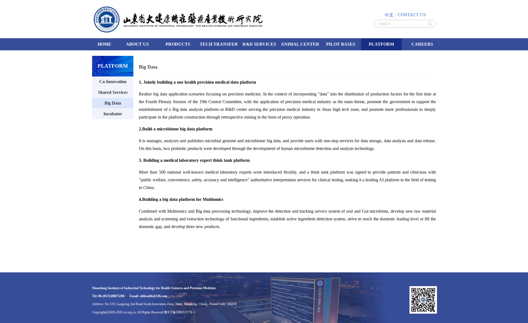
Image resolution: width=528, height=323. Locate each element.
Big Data (113, 103)
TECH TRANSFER (219, 44)
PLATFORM (381, 44)
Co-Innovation (113, 81)
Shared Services (113, 92)
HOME (104, 44)
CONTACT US (412, 14)
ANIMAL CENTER (300, 44)
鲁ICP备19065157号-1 (179, 312)
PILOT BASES (340, 44)
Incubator (112, 113)
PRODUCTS (178, 44)
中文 (389, 15)
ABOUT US (137, 44)
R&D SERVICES (259, 44)
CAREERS (422, 44)
